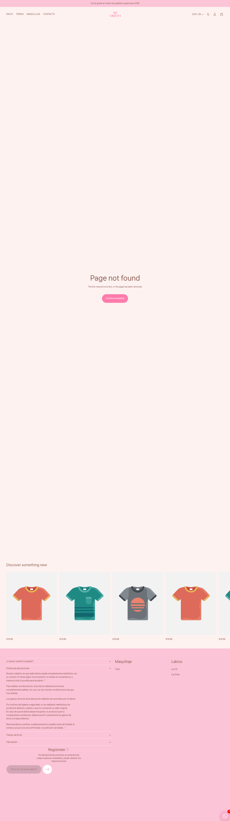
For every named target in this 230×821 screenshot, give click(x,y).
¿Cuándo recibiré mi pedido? (19, 661)
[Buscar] (208, 14)
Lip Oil (174, 669)
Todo (117, 669)
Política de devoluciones (17, 668)
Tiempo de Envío (14, 735)
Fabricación (11, 742)
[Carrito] (221, 14)
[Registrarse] (47, 769)
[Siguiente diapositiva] (220, 606)
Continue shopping (115, 298)
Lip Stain (175, 674)
